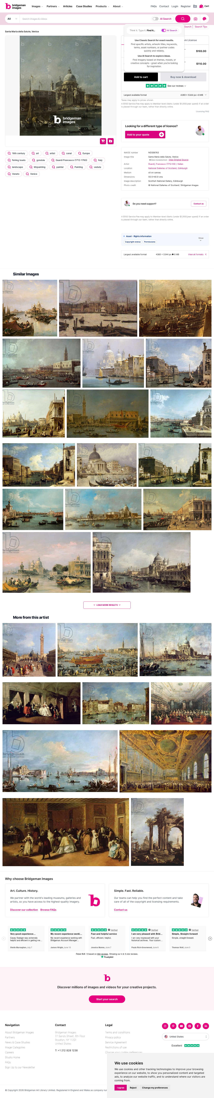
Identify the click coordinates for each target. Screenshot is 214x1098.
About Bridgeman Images (19, 1032)
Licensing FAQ (202, 111)
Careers (9, 1052)
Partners (10, 1037)
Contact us (199, 203)
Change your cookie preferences (123, 1052)
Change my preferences (155, 1087)
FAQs (8, 1062)
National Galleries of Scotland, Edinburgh (168, 168)
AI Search (165, 18)
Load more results (107, 605)
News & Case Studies (17, 1042)
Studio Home (12, 1057)
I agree (120, 1087)
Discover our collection (24, 909)
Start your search (107, 999)
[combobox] (105, 18)
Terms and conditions (117, 1032)
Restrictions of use (116, 1047)
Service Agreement (116, 1042)
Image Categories (15, 1047)
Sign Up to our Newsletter (20, 1067)
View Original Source (178, 160)
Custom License (187, 40)
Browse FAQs (48, 909)
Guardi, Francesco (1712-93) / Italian (165, 164)
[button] (165, 239)
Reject (133, 1087)
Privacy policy (113, 1037)
